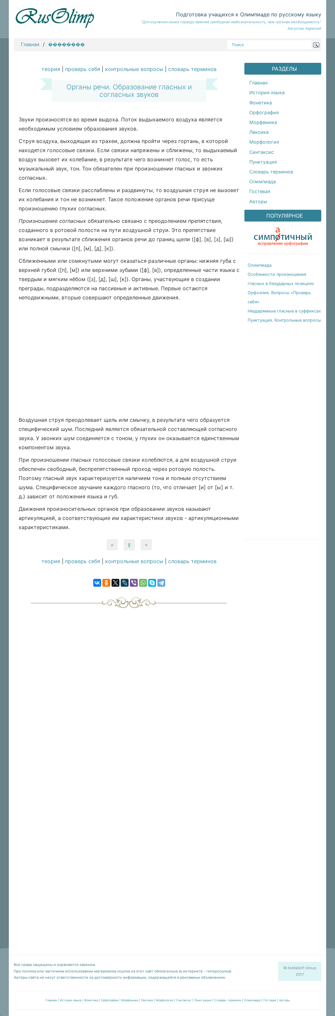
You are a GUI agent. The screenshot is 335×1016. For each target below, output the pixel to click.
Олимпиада (262, 181)
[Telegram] (161, 583)
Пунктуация (263, 162)
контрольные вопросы (134, 69)
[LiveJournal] (125, 583)
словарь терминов (192, 69)
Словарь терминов (271, 171)
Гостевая (259, 191)
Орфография (264, 112)
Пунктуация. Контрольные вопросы (284, 320)
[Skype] (152, 583)
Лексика (259, 132)
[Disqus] (129, 693)
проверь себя (82, 69)
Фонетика (260, 102)
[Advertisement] (129, 360)
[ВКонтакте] (97, 583)
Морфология (264, 142)
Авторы (258, 201)
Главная (30, 44)
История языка (267, 92)
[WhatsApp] (143, 583)
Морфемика (263, 122)
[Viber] (134, 583)
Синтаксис (261, 152)
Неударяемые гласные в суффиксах (284, 311)
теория (51, 69)
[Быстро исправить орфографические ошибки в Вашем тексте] (282, 235)
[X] (115, 583)
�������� (66, 44)
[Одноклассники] (106, 583)
